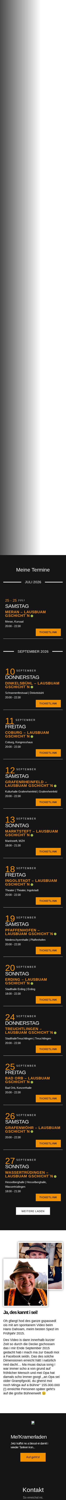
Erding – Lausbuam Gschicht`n (26, 981)
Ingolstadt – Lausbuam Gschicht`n (31, 882)
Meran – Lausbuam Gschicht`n (25, 614)
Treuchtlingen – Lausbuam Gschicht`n (29, 1030)
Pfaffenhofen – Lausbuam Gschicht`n (29, 932)
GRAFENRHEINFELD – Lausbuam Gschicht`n (29, 784)
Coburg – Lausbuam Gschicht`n (27, 734)
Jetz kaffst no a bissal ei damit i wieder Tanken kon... (29, 1445)
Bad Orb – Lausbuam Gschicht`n (27, 1080)
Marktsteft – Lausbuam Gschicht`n (31, 833)
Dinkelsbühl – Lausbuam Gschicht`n (32, 685)
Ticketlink (48, 632)
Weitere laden (33, 1211)
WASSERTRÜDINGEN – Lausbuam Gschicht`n (29, 1174)
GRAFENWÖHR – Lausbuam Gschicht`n (32, 1129)
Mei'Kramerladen (29, 1437)
